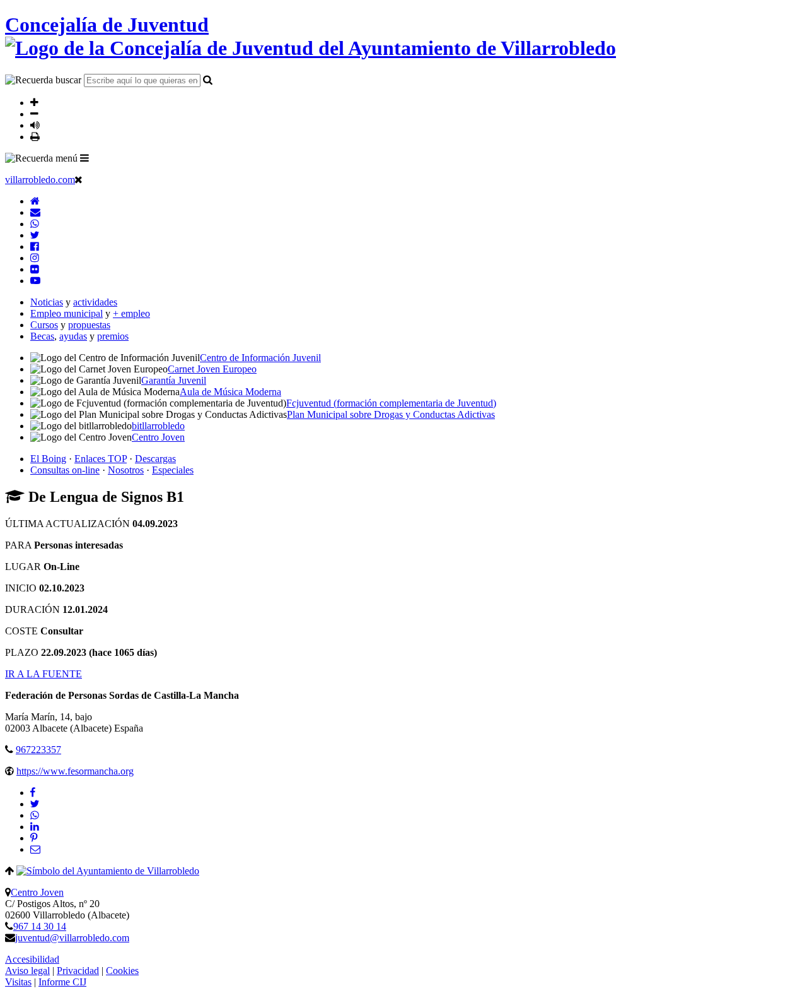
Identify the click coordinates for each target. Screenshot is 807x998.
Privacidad (78, 970)
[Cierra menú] (78, 179)
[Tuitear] (34, 804)
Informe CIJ (62, 982)
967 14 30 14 (39, 926)
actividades (95, 302)
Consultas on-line (65, 470)
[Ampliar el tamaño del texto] (34, 102)
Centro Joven (37, 892)
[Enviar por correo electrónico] (35, 849)
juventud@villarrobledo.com (72, 937)
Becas (42, 336)
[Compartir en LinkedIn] (34, 826)
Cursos (44, 324)
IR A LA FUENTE (43, 673)
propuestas (89, 324)
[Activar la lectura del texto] (35, 125)
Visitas (18, 982)
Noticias (46, 302)
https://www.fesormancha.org (75, 771)
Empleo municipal (66, 313)
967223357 (38, 749)
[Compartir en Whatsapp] (34, 815)
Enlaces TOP (100, 458)
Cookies (122, 970)
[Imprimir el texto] (35, 136)
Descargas (155, 458)
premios (113, 336)
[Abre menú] (84, 158)
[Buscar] (207, 79)
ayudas (73, 336)
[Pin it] (33, 838)
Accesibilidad (32, 959)
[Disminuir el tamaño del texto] (34, 114)
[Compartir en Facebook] (32, 792)
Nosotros (126, 470)
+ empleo (131, 313)
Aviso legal (27, 970)
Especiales (173, 470)
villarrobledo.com (40, 179)
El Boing (48, 458)
